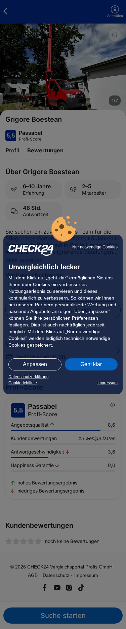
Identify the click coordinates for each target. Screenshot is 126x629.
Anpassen (35, 364)
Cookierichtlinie (22, 383)
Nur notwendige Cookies (95, 247)
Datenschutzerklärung (28, 377)
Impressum (107, 383)
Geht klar (91, 364)
